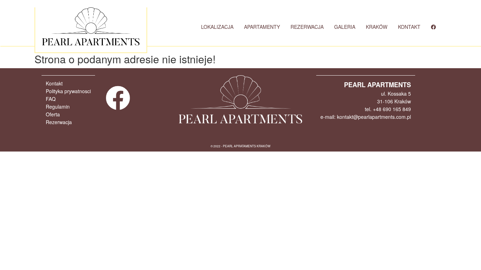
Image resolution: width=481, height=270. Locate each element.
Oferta (53, 114)
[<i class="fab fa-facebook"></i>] (433, 27)
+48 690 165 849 (392, 108)
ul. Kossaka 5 (396, 93)
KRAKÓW (376, 26)
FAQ (51, 98)
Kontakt (54, 83)
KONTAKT (409, 26)
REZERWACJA (307, 26)
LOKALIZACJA (217, 26)
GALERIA (344, 26)
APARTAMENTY (262, 26)
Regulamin (58, 106)
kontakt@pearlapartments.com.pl (374, 116)
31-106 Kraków (394, 101)
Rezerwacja (59, 122)
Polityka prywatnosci (68, 91)
